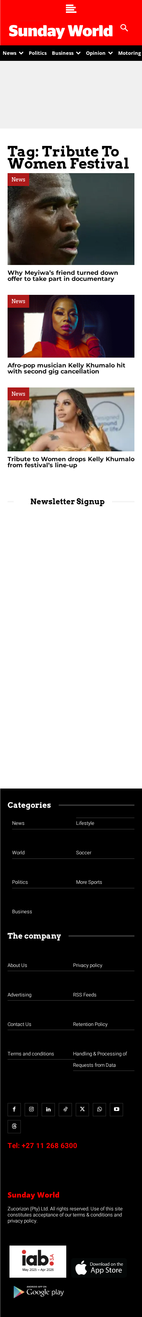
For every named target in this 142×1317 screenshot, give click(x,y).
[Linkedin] (48, 1109)
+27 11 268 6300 (49, 1145)
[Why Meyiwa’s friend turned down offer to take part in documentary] (71, 219)
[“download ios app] (98, 1277)
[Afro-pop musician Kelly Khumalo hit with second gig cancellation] (71, 326)
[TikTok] (65, 1109)
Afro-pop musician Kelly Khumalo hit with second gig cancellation (66, 368)
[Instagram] (31, 1109)
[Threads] (14, 1126)
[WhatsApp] (99, 1109)
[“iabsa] (38, 1277)
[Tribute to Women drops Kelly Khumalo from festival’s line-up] (71, 419)
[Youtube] (116, 1109)
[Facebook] (14, 1109)
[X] (82, 1109)
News (18, 180)
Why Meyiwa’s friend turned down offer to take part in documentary (63, 275)
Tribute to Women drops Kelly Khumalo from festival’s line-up (71, 462)
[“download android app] (38, 1301)
